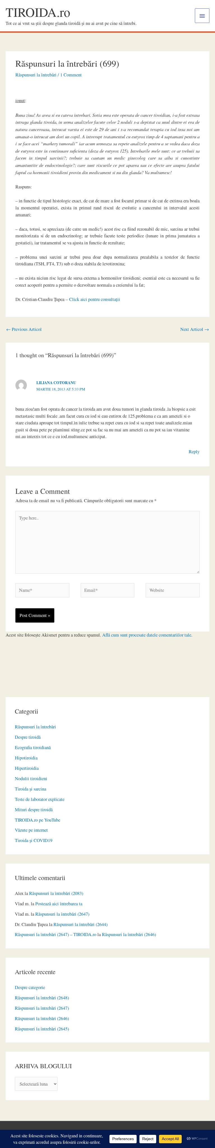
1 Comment (71, 75)
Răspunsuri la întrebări (35, 727)
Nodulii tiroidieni (31, 778)
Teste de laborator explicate (39, 799)
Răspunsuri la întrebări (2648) (42, 998)
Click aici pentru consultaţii (94, 299)
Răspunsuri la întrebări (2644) (80, 924)
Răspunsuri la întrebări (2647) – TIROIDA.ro (55, 934)
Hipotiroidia (26, 758)
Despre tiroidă (28, 737)
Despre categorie (30, 987)
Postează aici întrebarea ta (58, 904)
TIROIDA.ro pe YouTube (37, 820)
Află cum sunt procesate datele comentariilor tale (146, 635)
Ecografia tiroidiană (33, 747)
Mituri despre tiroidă (34, 809)
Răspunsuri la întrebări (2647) (62, 914)
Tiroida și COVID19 (33, 840)
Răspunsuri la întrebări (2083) (56, 893)
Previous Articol (24, 329)
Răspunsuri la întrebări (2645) (42, 1029)
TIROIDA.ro (38, 11)
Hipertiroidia (27, 768)
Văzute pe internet (31, 830)
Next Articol (194, 329)
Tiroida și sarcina (30, 789)
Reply (194, 451)
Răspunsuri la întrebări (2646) (129, 934)
